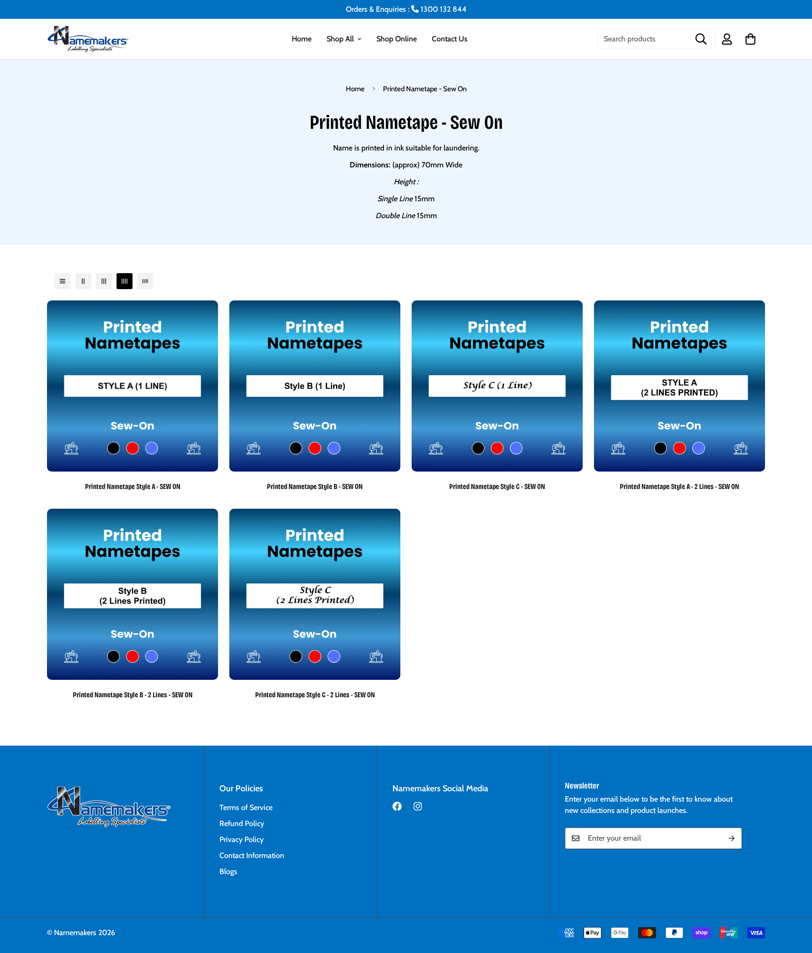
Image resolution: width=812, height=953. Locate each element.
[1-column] (62, 281)
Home (302, 38)
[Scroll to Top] (793, 902)
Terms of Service (246, 807)
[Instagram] (417, 806)
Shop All (340, 38)
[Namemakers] (94, 39)
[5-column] (145, 281)
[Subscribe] (731, 838)
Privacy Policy (241, 839)
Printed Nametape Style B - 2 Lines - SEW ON (133, 694)
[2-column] (83, 281)
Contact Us (450, 38)
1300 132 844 (443, 9)
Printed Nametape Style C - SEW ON (497, 486)
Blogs (228, 871)
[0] (750, 39)
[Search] (701, 39)
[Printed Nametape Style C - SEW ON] (497, 386)
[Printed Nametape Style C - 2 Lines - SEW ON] (314, 594)
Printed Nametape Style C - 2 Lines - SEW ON (315, 694)
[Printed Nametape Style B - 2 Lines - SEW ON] (132, 594)
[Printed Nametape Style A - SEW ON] (132, 386)
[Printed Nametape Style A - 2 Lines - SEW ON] (679, 386)
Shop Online (396, 38)
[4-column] (125, 281)
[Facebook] (397, 806)
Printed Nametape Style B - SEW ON (315, 486)
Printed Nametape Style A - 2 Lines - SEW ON (679, 486)
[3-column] (104, 281)
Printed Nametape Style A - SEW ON (132, 486)
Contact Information (251, 855)
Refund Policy (241, 823)
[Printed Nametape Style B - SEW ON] (314, 386)
